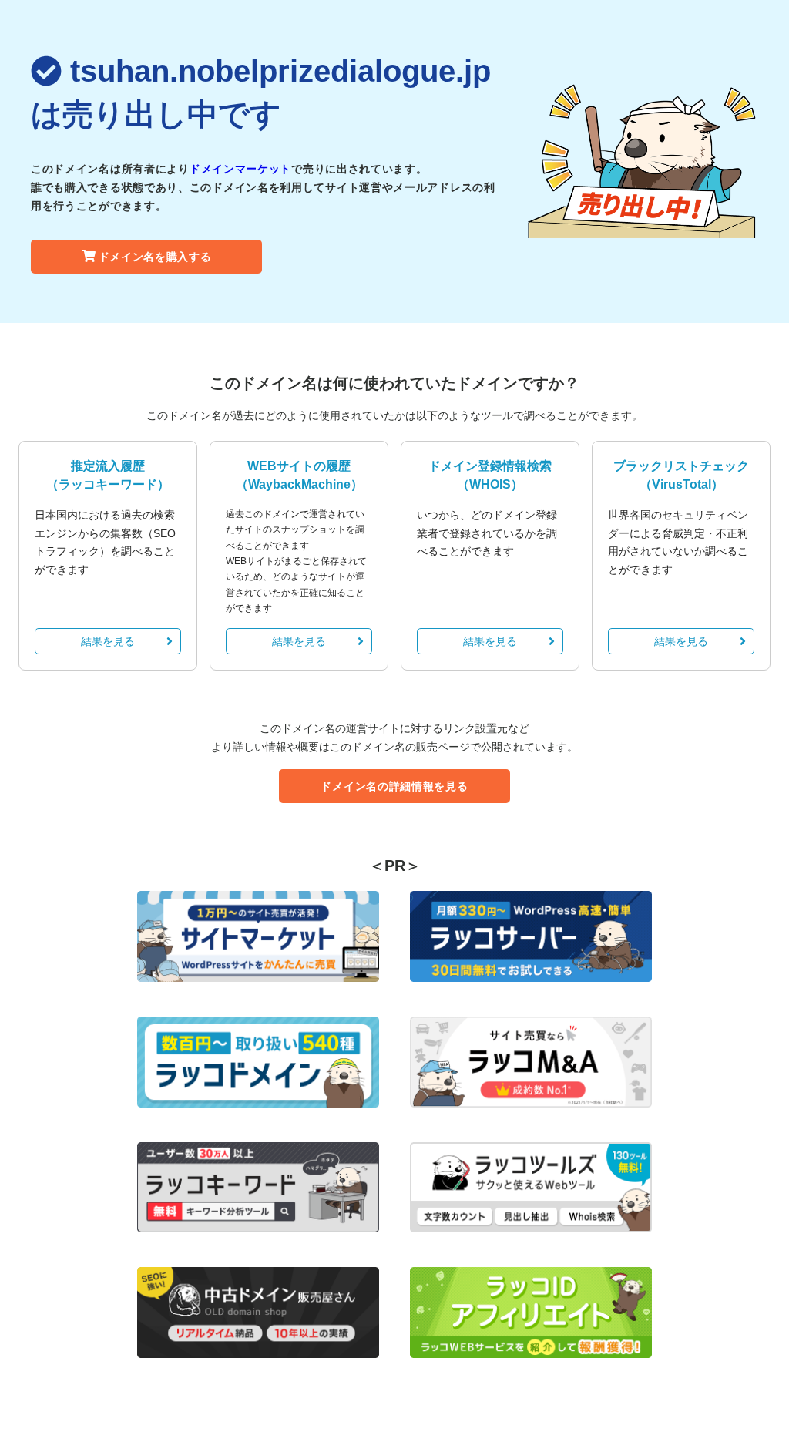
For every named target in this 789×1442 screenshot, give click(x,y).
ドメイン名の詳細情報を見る (394, 786)
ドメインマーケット (240, 169)
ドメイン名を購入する (155, 256)
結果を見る (108, 641)
